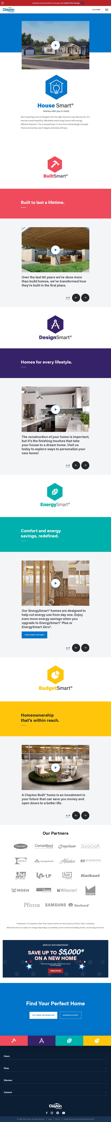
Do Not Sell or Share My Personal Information (79, 1119)
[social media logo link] (46, 1113)
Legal (50, 1119)
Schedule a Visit (71, 1015)
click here (58, 965)
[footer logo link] (55, 1106)
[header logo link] (8, 9)
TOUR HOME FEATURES (34, 635)
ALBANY (97, 10)
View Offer (55, 971)
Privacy (57, 1119)
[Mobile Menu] (106, 9)
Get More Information (43, 1015)
